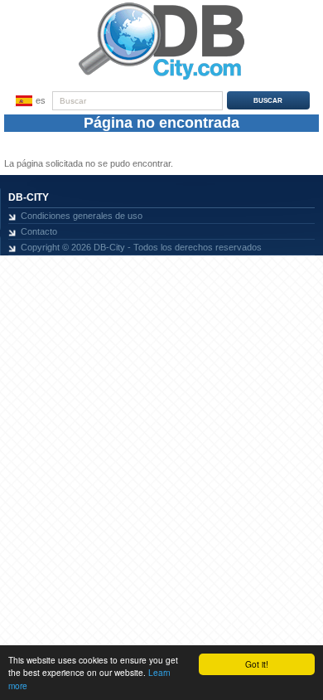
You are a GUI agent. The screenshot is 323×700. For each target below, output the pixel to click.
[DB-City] (161, 80)
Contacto (39, 231)
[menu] (29, 101)
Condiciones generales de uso (81, 216)
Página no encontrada (161, 122)
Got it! (256, 664)
